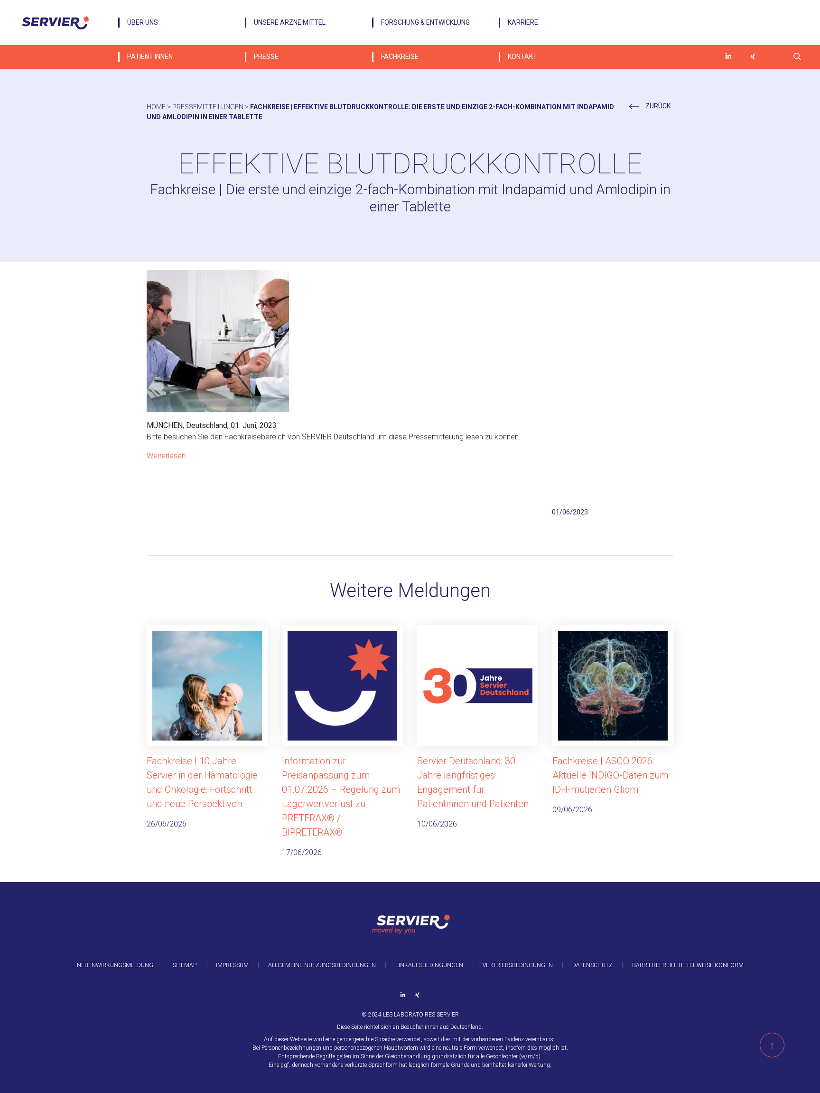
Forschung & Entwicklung (425, 22)
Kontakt (522, 56)
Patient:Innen (150, 56)
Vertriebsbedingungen (518, 965)
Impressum (232, 965)
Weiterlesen (166, 455)
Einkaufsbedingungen (429, 965)
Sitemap (184, 965)
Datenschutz (592, 965)
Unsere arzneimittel (290, 22)
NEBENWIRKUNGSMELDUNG (115, 965)
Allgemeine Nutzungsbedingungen (322, 965)
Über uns (142, 22)
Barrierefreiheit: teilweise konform (688, 965)
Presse (266, 56)
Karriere (523, 22)
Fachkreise (400, 56)
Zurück (657, 106)
